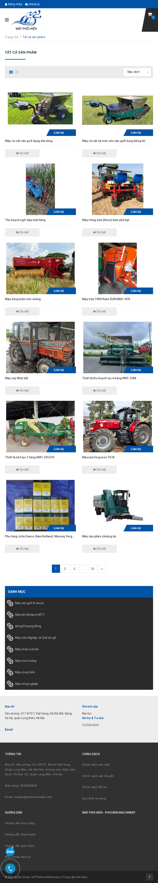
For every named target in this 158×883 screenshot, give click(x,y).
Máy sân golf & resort (29, 603)
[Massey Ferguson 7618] (117, 426)
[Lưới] (11, 72)
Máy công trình (25, 672)
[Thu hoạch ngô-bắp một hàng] (40, 189)
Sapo (84, 877)
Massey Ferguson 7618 (98, 457)
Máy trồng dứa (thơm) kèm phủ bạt (105, 220)
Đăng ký (34, 4)
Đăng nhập (14, 4)
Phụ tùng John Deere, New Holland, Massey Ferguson (42, 536)
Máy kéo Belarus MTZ (29, 614)
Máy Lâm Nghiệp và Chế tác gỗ (35, 637)
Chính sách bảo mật (95, 764)
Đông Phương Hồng (28, 626)
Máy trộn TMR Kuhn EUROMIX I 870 (106, 299)
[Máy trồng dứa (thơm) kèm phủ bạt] (117, 189)
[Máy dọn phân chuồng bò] (117, 505)
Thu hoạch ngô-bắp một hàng (25, 220)
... (84, 569)
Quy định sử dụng (94, 798)
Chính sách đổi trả (94, 787)
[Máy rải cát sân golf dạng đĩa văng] (40, 110)
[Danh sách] (17, 72)
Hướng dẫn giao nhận (20, 845)
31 (93, 569)
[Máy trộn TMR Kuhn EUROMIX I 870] (117, 268)
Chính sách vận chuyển (98, 776)
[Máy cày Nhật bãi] (40, 347)
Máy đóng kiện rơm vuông (23, 299)
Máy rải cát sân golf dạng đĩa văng (28, 141)
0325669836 (90, 725)
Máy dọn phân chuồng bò (99, 536)
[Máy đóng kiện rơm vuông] (40, 268)
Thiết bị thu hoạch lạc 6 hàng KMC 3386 (109, 378)
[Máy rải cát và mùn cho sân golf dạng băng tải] (117, 110)
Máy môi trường (26, 660)
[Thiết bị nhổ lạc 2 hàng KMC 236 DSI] (40, 426)
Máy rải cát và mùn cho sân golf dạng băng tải (113, 141)
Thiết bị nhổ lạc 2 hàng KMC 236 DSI (29, 457)
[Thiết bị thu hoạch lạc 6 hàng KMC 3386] (117, 347)
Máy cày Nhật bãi (16, 378)
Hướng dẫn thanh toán (20, 834)
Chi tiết (24, 153)
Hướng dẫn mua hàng (20, 823)
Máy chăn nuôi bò (27, 649)
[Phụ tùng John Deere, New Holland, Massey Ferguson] (40, 505)
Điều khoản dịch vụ (18, 856)
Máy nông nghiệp (26, 683)
